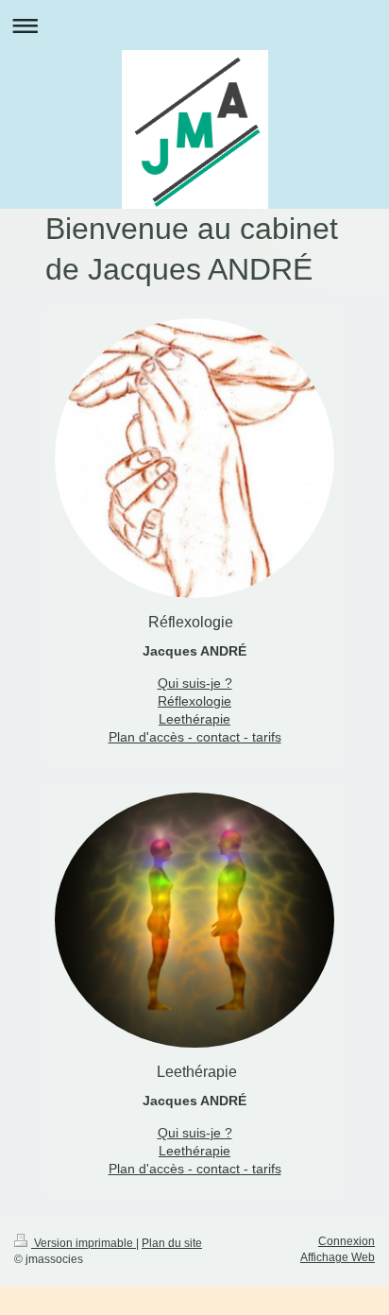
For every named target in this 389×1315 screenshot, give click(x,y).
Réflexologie (194, 701)
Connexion (346, 1241)
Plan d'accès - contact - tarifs (195, 736)
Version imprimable (83, 1243)
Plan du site (172, 1243)
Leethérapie (194, 718)
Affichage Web (337, 1257)
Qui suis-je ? (195, 683)
